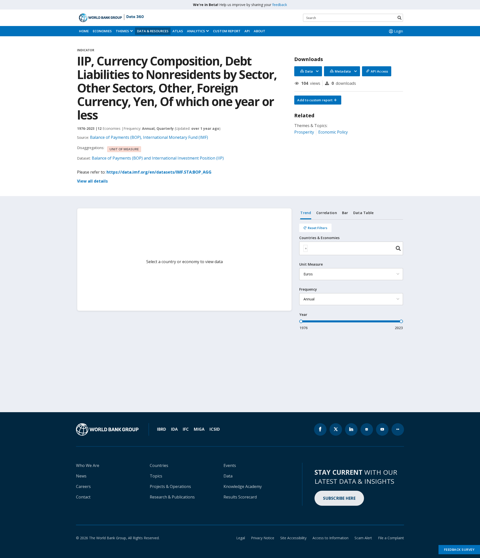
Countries (159, 465)
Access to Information (330, 537)
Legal (240, 537)
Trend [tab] (305, 212)
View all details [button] (92, 181)
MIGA (199, 429)
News (81, 476)
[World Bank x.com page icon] (335, 429)
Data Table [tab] (363, 212)
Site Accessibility (293, 537)
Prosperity (304, 132)
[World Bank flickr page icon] (397, 429)
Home (84, 31)
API (247, 31)
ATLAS (177, 31)
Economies (102, 31)
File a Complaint (391, 537)
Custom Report (226, 31)
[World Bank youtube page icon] (382, 429)
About (259, 31)
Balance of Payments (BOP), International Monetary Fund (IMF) (149, 137)
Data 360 (135, 17)
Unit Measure (311, 264)
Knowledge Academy (243, 486)
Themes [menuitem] (122, 31)
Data (228, 476)
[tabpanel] (351, 275)
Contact (83, 497)
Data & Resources (152, 31)
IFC (186, 429)
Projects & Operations (170, 486)
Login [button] (398, 31)
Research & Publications (172, 497)
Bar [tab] (345, 212)
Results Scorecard (240, 497)
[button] (317, 100)
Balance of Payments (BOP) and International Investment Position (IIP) (158, 158)
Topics (156, 476)
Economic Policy (333, 132)
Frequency (308, 289)
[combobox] (351, 248)
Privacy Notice (262, 537)
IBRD (161, 429)
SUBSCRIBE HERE (339, 498)
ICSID (215, 429)
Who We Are (87, 465)
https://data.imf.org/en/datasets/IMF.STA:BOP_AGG (159, 172)
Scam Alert (363, 537)
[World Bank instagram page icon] (366, 429)
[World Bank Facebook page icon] (320, 429)
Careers (83, 486)
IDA (174, 429)
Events (230, 465)
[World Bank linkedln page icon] (351, 429)
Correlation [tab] (326, 212)
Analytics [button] (196, 31)
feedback (279, 4)
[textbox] (306, 248)
